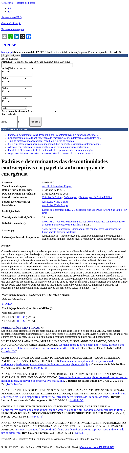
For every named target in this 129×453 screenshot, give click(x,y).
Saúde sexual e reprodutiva (56, 229)
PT (9, 8)
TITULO (7, 303)
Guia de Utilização (11, 23)
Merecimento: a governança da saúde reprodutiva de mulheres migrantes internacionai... (54, 144)
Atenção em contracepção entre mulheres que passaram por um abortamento (48, 147)
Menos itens (18, 299)
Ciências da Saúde (51, 197)
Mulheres (71, 232)
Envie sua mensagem (12, 29)
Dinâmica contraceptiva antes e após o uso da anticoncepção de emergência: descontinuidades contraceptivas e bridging (57, 362)
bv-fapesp (6, 52)
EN (10, 11)
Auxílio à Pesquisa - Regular (57, 186)
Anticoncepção (113, 229)
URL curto (7, 2)
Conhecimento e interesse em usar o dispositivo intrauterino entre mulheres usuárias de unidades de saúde (63, 395)
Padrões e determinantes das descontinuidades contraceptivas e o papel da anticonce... (53, 134)
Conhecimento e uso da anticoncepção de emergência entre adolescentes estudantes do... (54, 137)
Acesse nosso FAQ (11, 17)
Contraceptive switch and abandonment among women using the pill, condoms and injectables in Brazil (62, 409)
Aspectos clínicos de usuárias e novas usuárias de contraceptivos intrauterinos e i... (51, 153)
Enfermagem (70, 197)
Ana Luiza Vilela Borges (55, 201)
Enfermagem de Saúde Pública (95, 197)
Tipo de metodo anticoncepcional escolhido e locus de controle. (41, 141)
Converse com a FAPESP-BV (97, 447)
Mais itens (7, 299)
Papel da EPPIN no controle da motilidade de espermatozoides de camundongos (50, 150)
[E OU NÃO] (5, 71)
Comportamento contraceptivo (88, 229)
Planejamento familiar (53, 232)
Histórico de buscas (25, 2)
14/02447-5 (9, 351)
